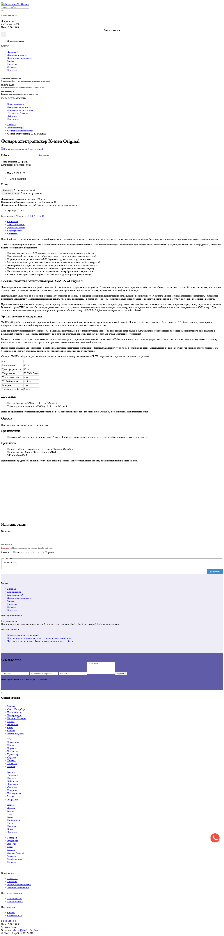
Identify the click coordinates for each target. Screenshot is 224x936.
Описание (12, 221)
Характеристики (16, 224)
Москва (11, 706)
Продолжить (215, 571)
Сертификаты (14, 230)
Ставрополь (13, 820)
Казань (10, 721)
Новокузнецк (14, 793)
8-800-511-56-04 (9, 15)
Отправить (121, 673)
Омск (10, 727)
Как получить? (15, 594)
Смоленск (12, 862)
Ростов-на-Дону (15, 733)
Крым (10, 846)
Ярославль (12, 784)
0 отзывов (44, 155)
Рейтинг (5, 552)
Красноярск (13, 742)
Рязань (10, 796)
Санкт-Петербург (16, 709)
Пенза (10, 804)
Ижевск (11, 766)
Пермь (10, 745)
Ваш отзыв (6, 544)
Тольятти (12, 763)
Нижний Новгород (17, 718)
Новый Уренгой (15, 852)
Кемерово (12, 790)
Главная (11, 588)
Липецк (11, 807)
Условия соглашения (18, 887)
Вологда (11, 843)
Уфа (9, 739)
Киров (10, 810)
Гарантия (12, 603)
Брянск (11, 829)
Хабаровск (12, 781)
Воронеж (12, 748)
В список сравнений (31, 193)
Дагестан (12, 832)
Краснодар (12, 754)
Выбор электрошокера (19, 597)
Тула (9, 813)
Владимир (12, 840)
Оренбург (12, 787)
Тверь (10, 823)
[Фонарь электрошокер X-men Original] (22, 148)
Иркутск (11, 778)
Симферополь (14, 858)
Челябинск (12, 724)
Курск (10, 817)
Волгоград (12, 751)
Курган (11, 849)
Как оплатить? (14, 591)
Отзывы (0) (13, 233)
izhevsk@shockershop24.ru (25, 930)
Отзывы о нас (14, 915)
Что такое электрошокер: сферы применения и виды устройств (40, 641)
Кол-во (4, 184)
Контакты (12, 610)
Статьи (11, 600)
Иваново (11, 826)
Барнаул (11, 771)
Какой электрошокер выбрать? (23, 635)
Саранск (11, 855)
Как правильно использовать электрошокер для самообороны (39, 638)
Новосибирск (14, 712)
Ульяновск (12, 775)
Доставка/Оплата (16, 227)
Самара (11, 730)
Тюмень (11, 760)
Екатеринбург (14, 715)
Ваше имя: (6, 531)
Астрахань (12, 799)
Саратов (11, 757)
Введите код (10, 562)
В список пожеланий (24, 190)
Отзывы (11, 607)
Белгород (12, 837)
